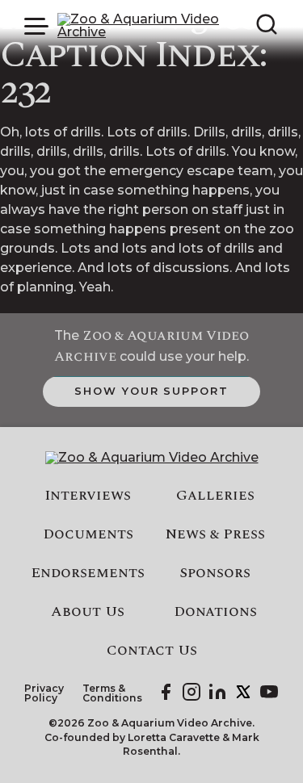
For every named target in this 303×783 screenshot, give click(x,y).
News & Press (215, 534)
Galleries (215, 495)
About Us (87, 612)
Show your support (151, 390)
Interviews (87, 495)
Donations (215, 612)
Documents (88, 534)
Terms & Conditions (112, 694)
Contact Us (152, 650)
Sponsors (214, 573)
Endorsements (88, 573)
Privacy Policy (44, 694)
